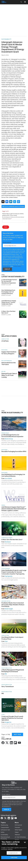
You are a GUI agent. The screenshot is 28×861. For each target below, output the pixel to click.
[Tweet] (14, 201)
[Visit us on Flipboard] (15, 742)
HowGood (8, 542)
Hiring (3, 505)
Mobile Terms (6, 266)
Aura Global (8, 478)
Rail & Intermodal (6, 360)
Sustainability (6, 39)
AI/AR (2, 714)
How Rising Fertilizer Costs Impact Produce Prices (12, 638)
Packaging (4, 349)
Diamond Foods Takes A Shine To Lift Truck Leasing (9, 375)
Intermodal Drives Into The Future (8, 363)
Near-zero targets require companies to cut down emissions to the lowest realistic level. (14, 545)
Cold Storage (5, 568)
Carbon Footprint (6, 537)
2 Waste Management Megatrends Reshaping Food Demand (12, 670)
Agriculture (5, 339)
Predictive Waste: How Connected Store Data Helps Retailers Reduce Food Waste (12, 604)
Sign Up (7, 269)
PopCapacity (8, 576)
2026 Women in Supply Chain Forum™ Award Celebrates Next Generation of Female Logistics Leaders (8, 302)
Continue (14, 857)
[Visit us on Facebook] (2, 742)
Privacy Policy (17, 266)
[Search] (21, 1)
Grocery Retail (5, 601)
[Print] (2, 201)
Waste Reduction (6, 668)
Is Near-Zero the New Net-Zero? (8, 312)
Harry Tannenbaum (7, 686)
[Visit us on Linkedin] (11, 742)
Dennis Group (9, 439)
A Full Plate (5, 341)
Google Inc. (8, 722)
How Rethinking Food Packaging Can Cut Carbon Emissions (8, 291)
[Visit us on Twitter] (7, 742)
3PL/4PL (3, 371)
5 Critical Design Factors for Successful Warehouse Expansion (9, 281)
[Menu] (25, 1)
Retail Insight (9, 608)
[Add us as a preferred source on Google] (18, 201)
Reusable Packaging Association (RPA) (13, 451)
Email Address (7, 242)
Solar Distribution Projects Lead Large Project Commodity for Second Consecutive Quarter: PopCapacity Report (13, 572)
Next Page (17, 734)
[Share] (6, 201)
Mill (6, 674)
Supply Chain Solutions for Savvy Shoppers (8, 352)
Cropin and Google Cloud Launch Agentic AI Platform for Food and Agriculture (12, 718)
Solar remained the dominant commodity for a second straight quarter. (13, 579)
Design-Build (5, 433)
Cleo (6, 641)
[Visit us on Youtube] (19, 742)
